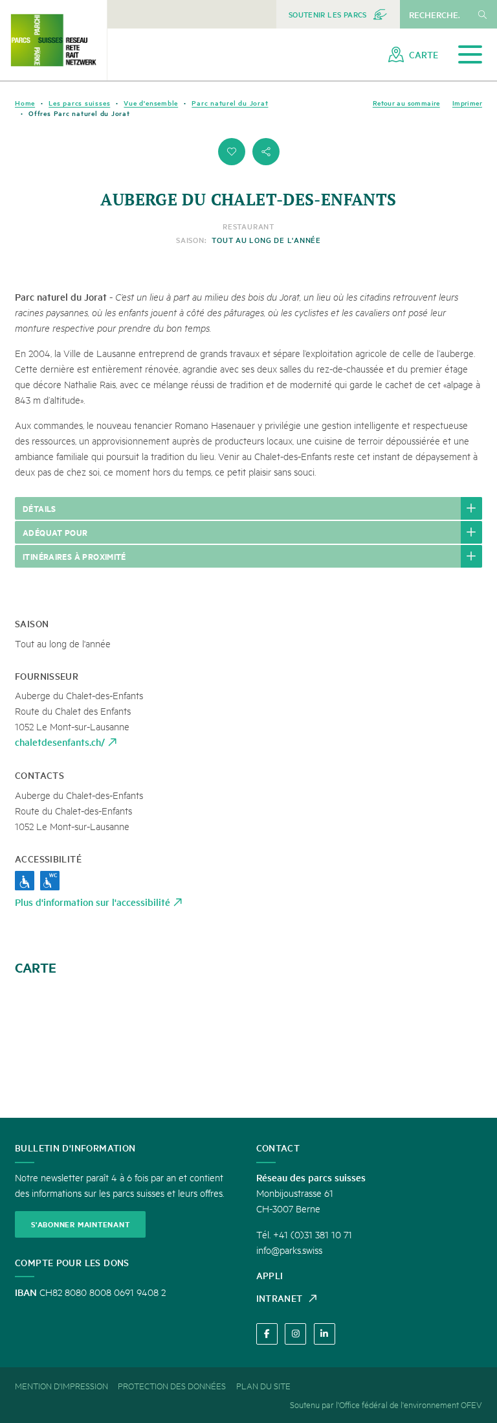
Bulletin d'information (75, 1147)
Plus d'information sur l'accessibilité (92, 901)
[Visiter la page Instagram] (295, 1334)
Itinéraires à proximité (74, 556)
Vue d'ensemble (151, 103)
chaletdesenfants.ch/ (60, 741)
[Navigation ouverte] (470, 55)
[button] (231, 151)
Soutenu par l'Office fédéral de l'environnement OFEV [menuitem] (386, 1404)
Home (25, 103)
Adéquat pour (55, 532)
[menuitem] (338, 14)
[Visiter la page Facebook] (267, 1334)
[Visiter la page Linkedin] (324, 1334)
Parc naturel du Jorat (230, 103)
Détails (39, 508)
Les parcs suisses (79, 103)
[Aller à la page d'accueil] (53, 40)
